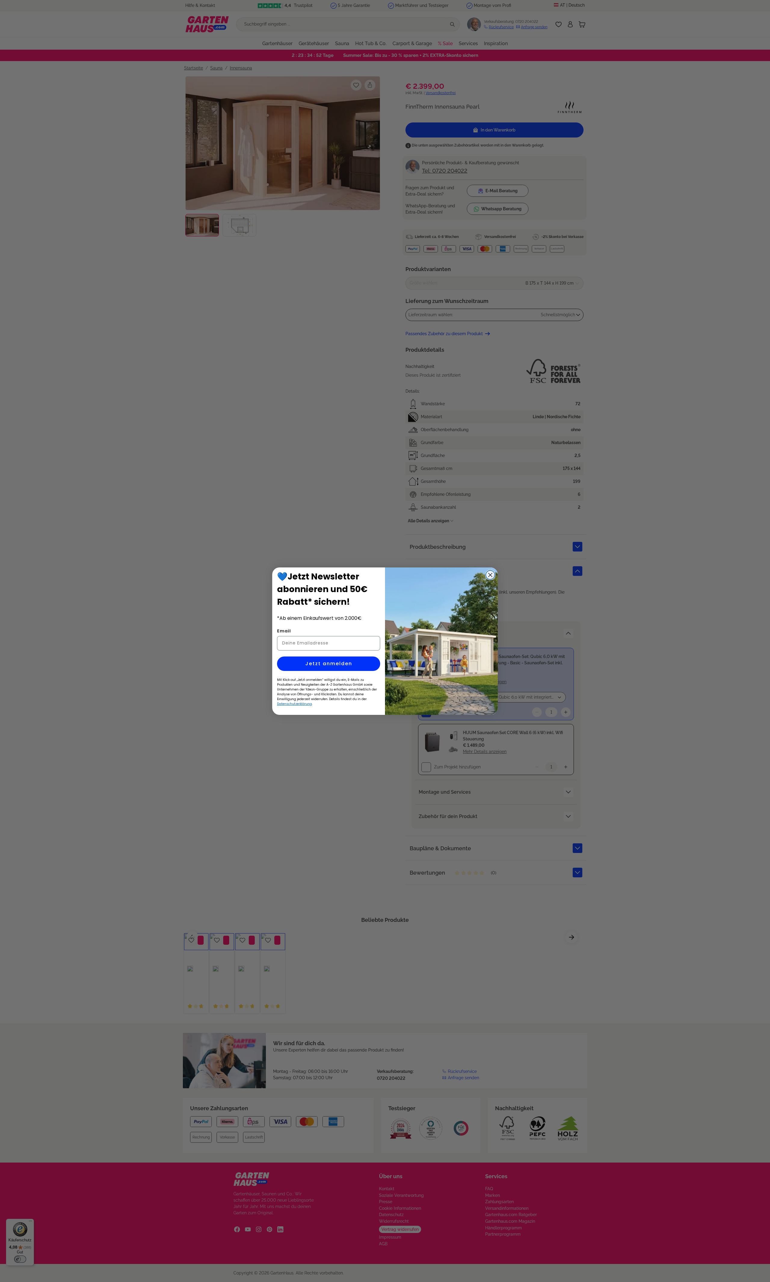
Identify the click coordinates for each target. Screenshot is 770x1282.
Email (284, 631)
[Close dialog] (490, 574)
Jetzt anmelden (328, 663)
